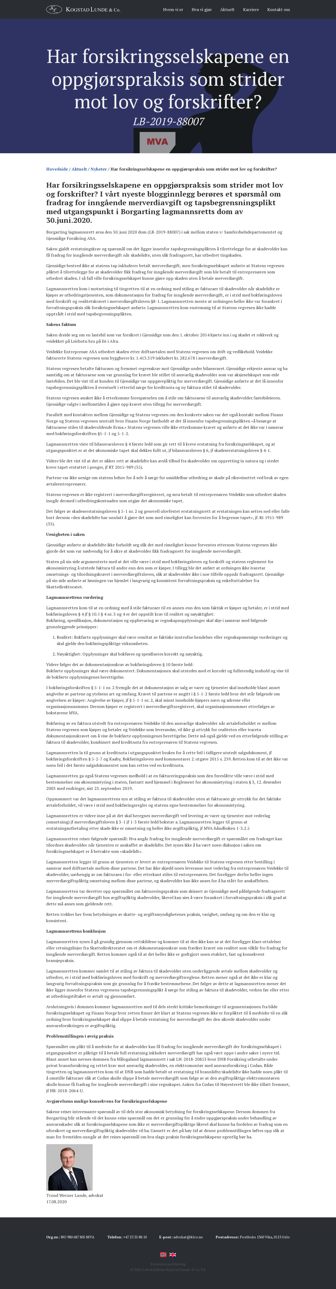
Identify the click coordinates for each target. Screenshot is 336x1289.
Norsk (163, 1254)
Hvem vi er (173, 9)
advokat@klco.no (188, 1236)
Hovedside (57, 169)
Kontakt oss (278, 9)
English (173, 1254)
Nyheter (99, 169)
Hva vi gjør (202, 9)
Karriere (251, 9)
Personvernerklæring (168, 1263)
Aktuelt (227, 9)
